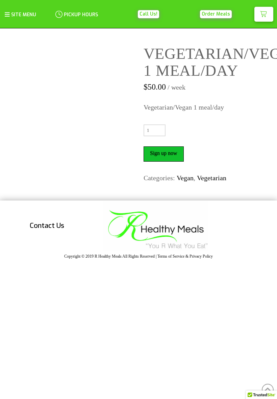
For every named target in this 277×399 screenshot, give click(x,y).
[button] (20, 14)
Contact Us (47, 225)
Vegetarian (211, 178)
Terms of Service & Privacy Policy (185, 256)
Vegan (185, 178)
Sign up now (163, 153)
